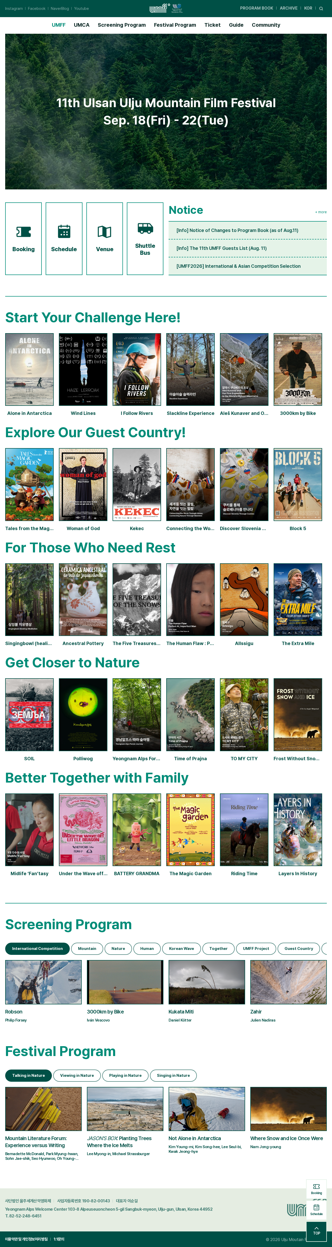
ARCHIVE (289, 8)
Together (218, 948)
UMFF (59, 25)
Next (322, 946)
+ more (321, 212)
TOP (316, 1233)
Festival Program (175, 25)
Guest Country (299, 948)
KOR (308, 8)
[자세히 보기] (43, 994)
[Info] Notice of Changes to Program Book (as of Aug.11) (237, 230)
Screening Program (122, 25)
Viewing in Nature (77, 1075)
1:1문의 (59, 1239)
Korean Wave (181, 948)
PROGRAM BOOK (256, 8)
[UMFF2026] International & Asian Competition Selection (238, 266)
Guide (236, 25)
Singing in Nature (173, 1075)
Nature (118, 948)
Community (266, 25)
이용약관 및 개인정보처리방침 (26, 1239)
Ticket (212, 25)
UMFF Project (256, 948)
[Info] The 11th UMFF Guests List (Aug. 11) (221, 248)
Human (147, 948)
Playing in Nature (125, 1075)
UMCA (81, 25)
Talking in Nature (28, 1075)
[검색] (321, 8)
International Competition (37, 948)
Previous (307, 946)
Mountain (87, 948)
